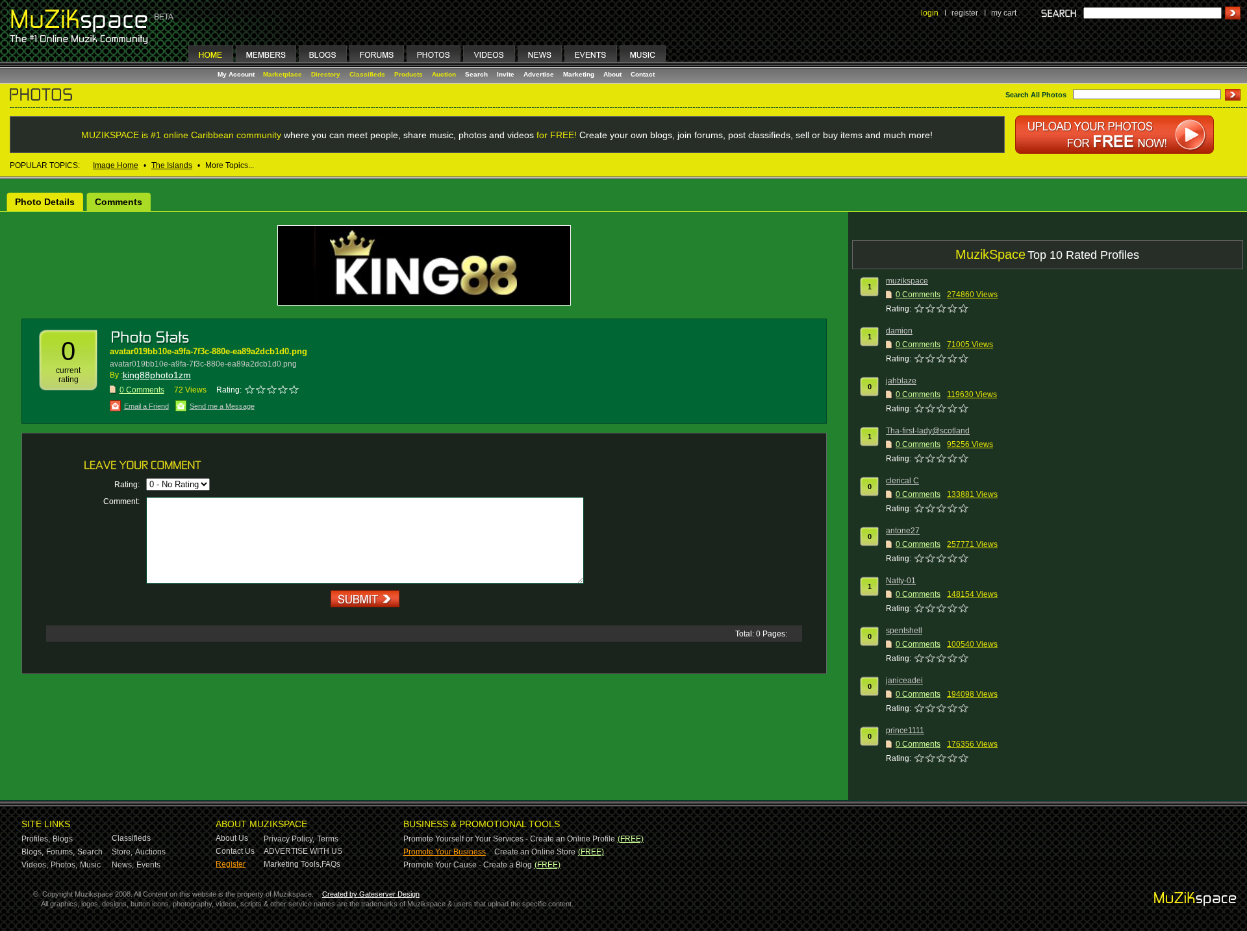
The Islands (171, 165)
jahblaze (901, 380)
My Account (237, 74)
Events (148, 864)
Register (231, 864)
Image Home (115, 165)
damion (899, 330)
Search (476, 74)
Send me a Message (222, 406)
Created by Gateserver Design (371, 894)
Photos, (64, 864)
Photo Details (45, 202)
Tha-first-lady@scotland (928, 430)
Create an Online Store (534, 851)
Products (408, 74)
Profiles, (35, 838)
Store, (122, 851)
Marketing (578, 74)
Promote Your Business (444, 851)
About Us (232, 838)
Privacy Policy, (289, 838)
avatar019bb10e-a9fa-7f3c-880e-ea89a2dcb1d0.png (208, 351)
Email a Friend (146, 406)
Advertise (538, 74)
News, (123, 864)
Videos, (34, 864)
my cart (1003, 13)
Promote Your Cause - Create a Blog (467, 864)
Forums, (60, 851)
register (964, 13)
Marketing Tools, (292, 864)
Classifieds (367, 74)
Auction (444, 74)
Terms (327, 838)
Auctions (150, 851)
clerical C (902, 480)
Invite (505, 74)
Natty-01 (901, 580)
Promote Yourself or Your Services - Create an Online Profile (509, 838)
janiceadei (904, 680)
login (929, 13)
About (612, 74)
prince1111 (905, 730)
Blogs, (32, 851)
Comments (118, 202)
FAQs (330, 864)
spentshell (904, 630)
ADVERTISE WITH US (303, 851)
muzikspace (907, 280)
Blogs (63, 838)
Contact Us (235, 851)
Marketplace (282, 74)
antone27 (903, 530)
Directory (325, 74)
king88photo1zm (157, 375)
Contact (643, 74)
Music (90, 864)
